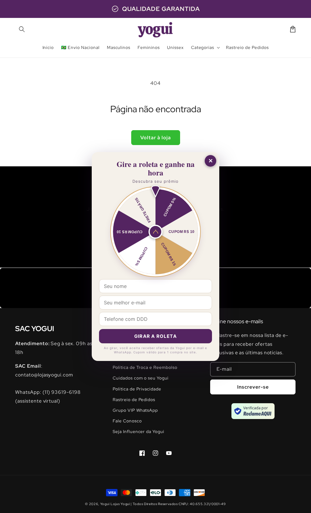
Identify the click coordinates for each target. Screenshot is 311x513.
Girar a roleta (155, 336)
